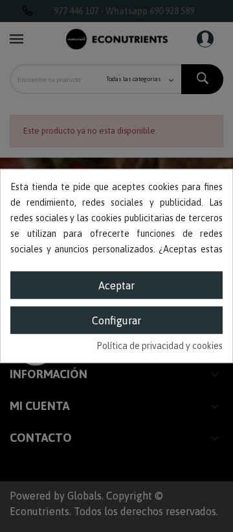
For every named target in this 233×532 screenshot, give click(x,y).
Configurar (116, 320)
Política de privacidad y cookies (159, 346)
